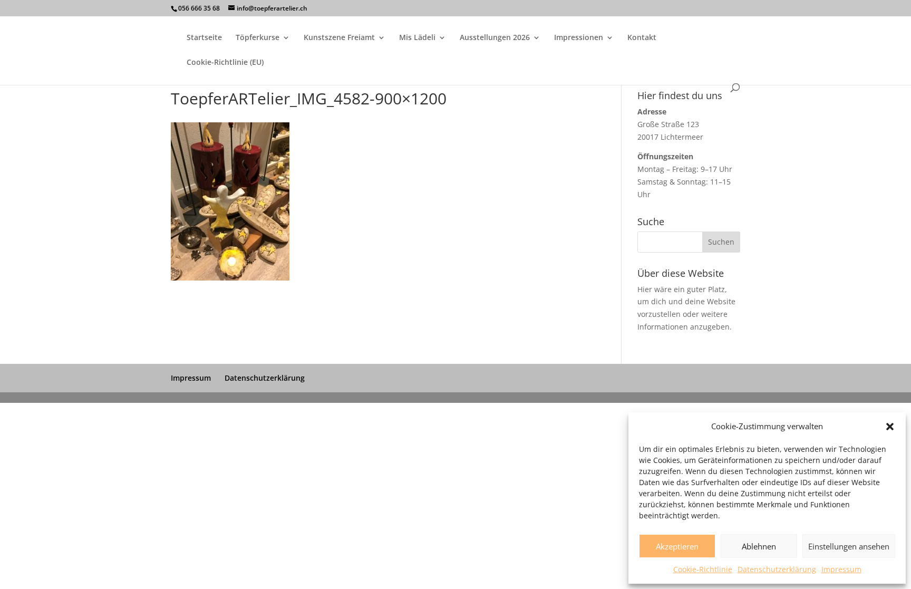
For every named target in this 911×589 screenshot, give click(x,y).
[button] (890, 426)
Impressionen (578, 38)
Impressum (841, 569)
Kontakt (641, 38)
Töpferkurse (257, 38)
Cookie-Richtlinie (702, 569)
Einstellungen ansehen (848, 546)
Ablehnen (759, 546)
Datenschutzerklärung (777, 569)
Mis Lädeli (417, 38)
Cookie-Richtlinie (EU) (225, 63)
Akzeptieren (677, 546)
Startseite (204, 38)
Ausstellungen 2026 (495, 38)
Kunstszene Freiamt (339, 38)
